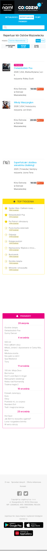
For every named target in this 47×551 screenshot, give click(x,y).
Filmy (38, 17)
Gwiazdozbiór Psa (17, 215)
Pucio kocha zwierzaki (19, 228)
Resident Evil (10, 404)
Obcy (7, 399)
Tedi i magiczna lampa (14, 407)
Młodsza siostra (11, 353)
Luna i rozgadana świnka (15, 421)
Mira (6, 350)
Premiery (23, 22)
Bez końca (9, 373)
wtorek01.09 (23, 46)
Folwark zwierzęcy (13, 393)
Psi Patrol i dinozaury (18, 221)
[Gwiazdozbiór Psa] (6, 67)
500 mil (8, 342)
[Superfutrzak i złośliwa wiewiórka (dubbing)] (6, 162)
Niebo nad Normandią (14, 381)
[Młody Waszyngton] (6, 104)
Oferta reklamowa (34, 482)
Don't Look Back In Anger (16, 376)
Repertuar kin (26, 17)
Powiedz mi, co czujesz (15, 402)
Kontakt (23, 486)
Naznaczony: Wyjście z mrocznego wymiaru (22, 248)
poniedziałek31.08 (10, 46)
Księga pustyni (15, 241)
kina (42, 41)
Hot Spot (8, 416)
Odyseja (12, 234)
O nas (7, 482)
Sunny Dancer (11, 333)
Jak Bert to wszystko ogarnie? (18, 419)
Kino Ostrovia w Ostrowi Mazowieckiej (20, 92)
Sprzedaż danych (18, 482)
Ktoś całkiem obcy (12, 345)
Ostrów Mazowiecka (17, 41)
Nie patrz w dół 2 (12, 356)
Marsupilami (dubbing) (14, 379)
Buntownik (13, 254)
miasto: (5, 41)
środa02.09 (36, 46)
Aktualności (11, 17)
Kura (6, 396)
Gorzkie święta (15, 261)
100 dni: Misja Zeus (13, 370)
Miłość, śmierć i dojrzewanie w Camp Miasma (23, 348)
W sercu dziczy (11, 424)
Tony (7, 362)
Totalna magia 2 (11, 384)
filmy (38, 41)
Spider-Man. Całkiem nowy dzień (22, 208)
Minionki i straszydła (18, 268)
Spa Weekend (11, 359)
